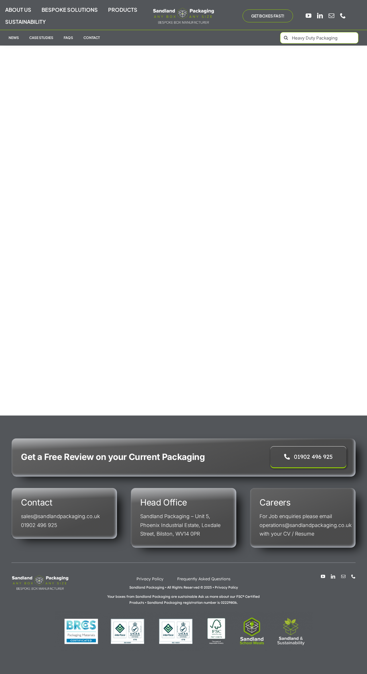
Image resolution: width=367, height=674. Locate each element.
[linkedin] (320, 16)
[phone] (343, 16)
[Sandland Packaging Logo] (183, 9)
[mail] (331, 16)
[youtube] (308, 16)
